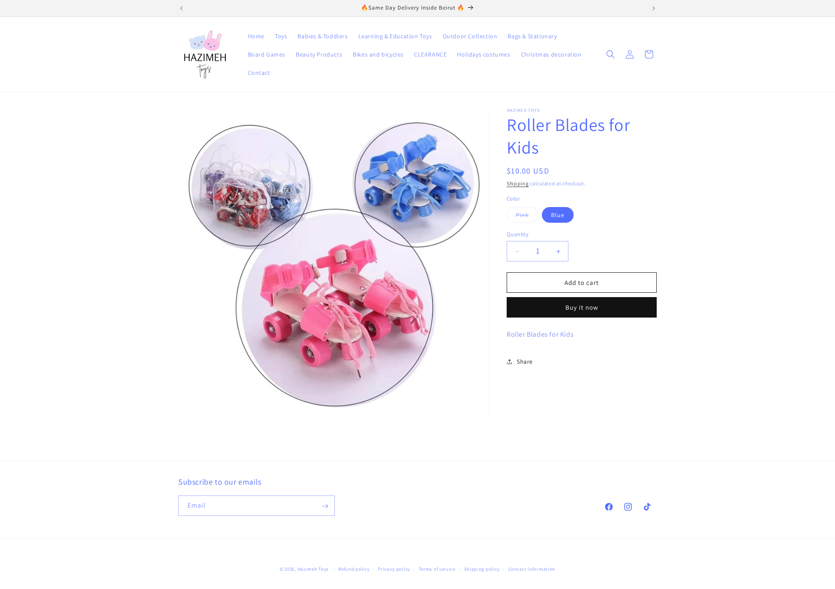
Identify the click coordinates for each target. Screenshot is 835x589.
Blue (557, 215)
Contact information (531, 569)
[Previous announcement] (181, 8)
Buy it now (581, 307)
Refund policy (353, 569)
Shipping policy (482, 569)
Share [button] (525, 361)
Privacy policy (394, 569)
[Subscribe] (324, 506)
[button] (610, 54)
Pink (527, 217)
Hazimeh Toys (313, 569)
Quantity (517, 234)
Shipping (518, 183)
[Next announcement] (653, 8)
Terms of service (437, 569)
